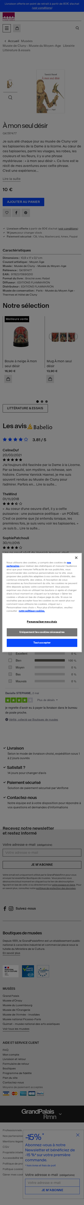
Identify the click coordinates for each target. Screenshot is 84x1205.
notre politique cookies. (32, 611)
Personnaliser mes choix (42, 622)
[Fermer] (76, 557)
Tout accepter (41, 642)
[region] (42, 602)
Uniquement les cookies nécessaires (41, 632)
